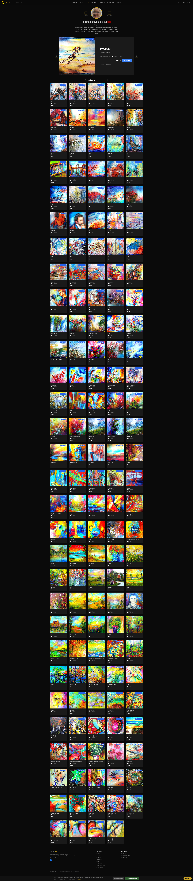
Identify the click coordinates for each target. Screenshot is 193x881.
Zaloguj (188, 2)
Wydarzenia (110, 2)
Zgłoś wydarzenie (100, 865)
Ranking (118, 2)
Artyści (81, 2)
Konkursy (94, 2)
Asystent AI (187, 878)
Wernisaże (102, 2)
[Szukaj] (179, 2)
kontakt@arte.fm (125, 857)
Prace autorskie (100, 867)
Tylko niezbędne (118, 878)
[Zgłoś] (184, 2)
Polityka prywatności (126, 855)
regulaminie (79, 879)
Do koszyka (127, 60)
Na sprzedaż (104, 80)
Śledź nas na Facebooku (58, 860)
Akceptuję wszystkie (132, 878)
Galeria (74, 2)
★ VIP (87, 2)
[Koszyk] (181, 2)
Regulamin (123, 853)
